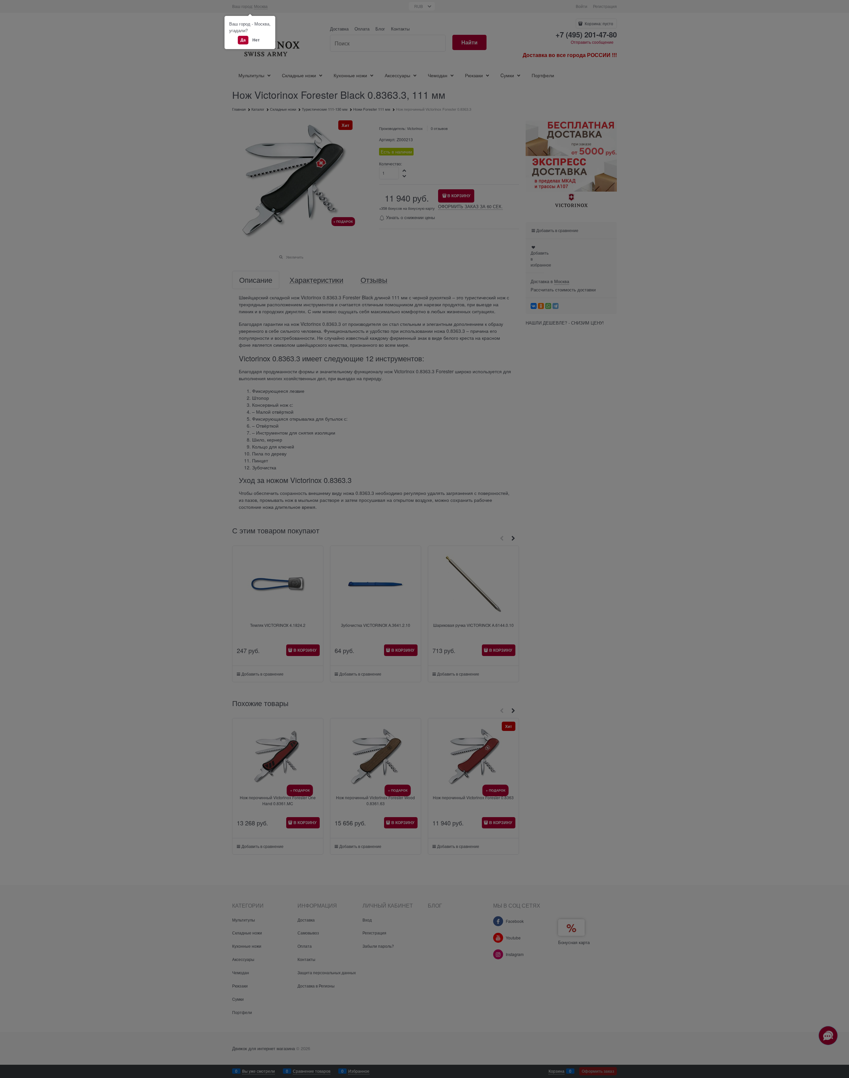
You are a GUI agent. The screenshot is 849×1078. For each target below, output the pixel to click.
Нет (256, 40)
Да (243, 40)
